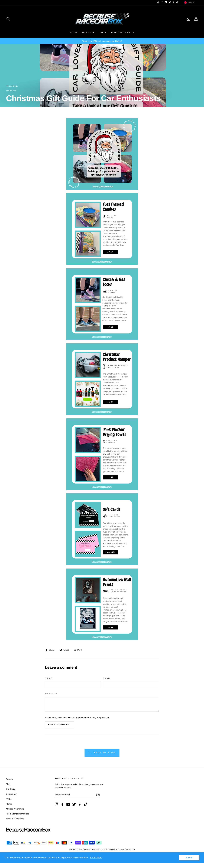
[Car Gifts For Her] (102, 489)
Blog (15, 86)
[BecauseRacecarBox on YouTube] (68, 804)
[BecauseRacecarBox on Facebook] (62, 804)
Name (48, 678)
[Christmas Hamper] (102, 414)
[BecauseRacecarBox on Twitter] (74, 804)
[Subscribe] (98, 795)
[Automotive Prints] (102, 639)
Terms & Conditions (15, 819)
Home (8, 86)
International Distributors (17, 814)
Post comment (59, 724)
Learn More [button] (96, 857)
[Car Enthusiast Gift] (102, 264)
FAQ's (8, 799)
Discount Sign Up (122, 32)
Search (9, 779)
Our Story (89, 32)
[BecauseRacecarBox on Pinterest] (80, 804)
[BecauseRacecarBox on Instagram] (56, 804)
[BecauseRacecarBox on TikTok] (86, 804)
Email (107, 678)
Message (51, 694)
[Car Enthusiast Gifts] (102, 339)
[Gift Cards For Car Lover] (102, 564)
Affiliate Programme (15, 809)
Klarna (9, 804)
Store (74, 32)
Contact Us (11, 794)
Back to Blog (104, 752)
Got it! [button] (189, 857)
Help (104, 32)
